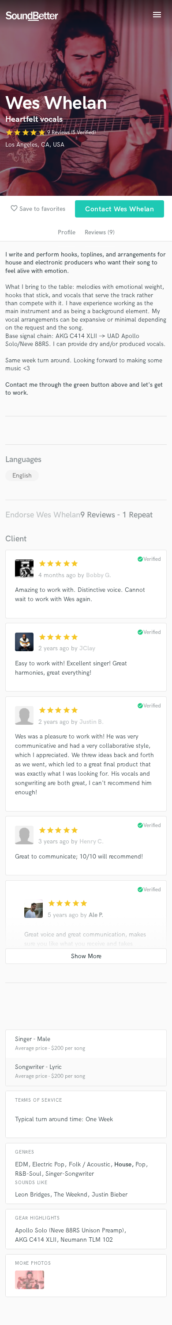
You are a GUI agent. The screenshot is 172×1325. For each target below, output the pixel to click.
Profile (66, 232)
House (122, 1164)
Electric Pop (48, 1164)
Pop (140, 1164)
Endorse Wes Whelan (42, 515)
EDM (21, 1164)
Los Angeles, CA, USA (34, 144)
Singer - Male (32, 1039)
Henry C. (91, 841)
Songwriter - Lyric (38, 1067)
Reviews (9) (100, 232)
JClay (87, 648)
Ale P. (96, 915)
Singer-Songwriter (69, 1173)
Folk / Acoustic (89, 1164)
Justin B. (91, 722)
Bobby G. (98, 575)
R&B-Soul (28, 1173)
